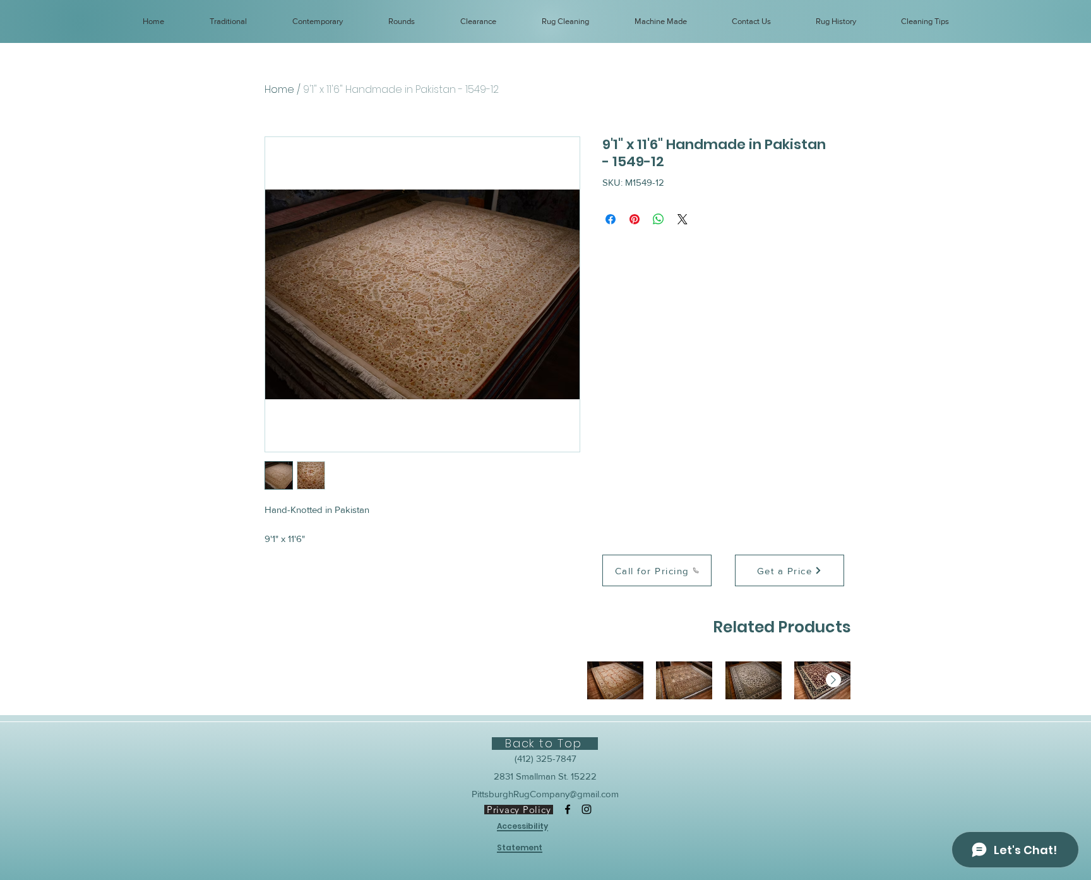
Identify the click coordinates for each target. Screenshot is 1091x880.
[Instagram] (586, 809)
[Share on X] (682, 219)
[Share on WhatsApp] (658, 219)
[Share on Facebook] (610, 219)
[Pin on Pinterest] (634, 219)
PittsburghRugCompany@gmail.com (545, 793)
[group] (719, 680)
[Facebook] (567, 809)
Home (279, 89)
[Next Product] (833, 679)
